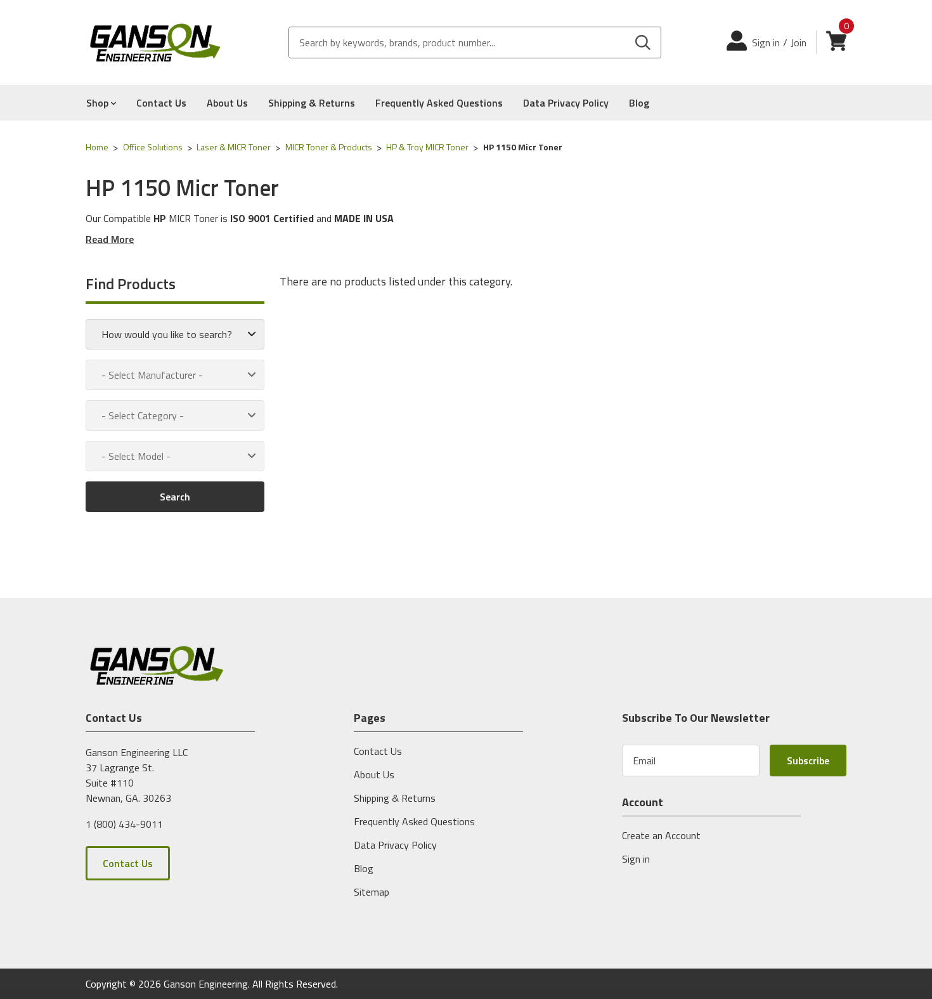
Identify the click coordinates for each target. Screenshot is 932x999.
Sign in (766, 42)
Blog (639, 102)
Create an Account (661, 835)
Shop (98, 102)
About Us (227, 102)
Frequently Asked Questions (439, 102)
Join (798, 42)
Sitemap (371, 891)
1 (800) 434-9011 (124, 823)
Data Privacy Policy (566, 102)
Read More (110, 239)
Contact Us (161, 102)
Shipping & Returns (311, 102)
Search (175, 496)
